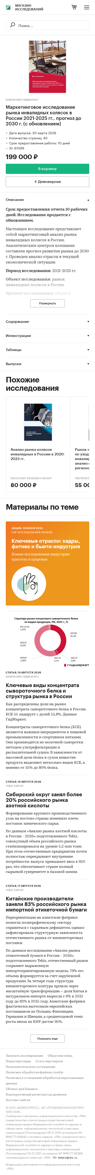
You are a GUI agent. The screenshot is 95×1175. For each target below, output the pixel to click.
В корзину (47, 169)
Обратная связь (60, 1055)
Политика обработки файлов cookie (34, 1072)
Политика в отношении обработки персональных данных (45, 1080)
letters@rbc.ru (67, 1157)
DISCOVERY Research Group (31, 478)
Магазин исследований (29, 7)
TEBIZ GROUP (15, 786)
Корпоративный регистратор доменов (36, 1094)
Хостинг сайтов (18, 1100)
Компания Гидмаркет (22, 100)
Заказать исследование (24, 1055)
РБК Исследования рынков (32, 532)
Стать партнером (49, 1061)
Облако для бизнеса (22, 1089)
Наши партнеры (18, 1061)
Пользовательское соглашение (30, 1067)
